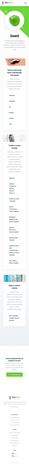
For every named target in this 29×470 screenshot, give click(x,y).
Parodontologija (14, 440)
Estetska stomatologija (14, 432)
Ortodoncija (14, 445)
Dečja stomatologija (14, 443)
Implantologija (14, 435)
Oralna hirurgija (14, 437)
